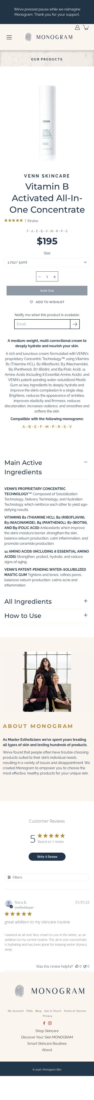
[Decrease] (39, 276)
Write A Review (47, 857)
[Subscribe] (75, 324)
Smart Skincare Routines (47, 1043)
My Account (16, 1011)
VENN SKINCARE (47, 176)
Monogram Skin (51, 1069)
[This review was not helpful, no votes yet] (84, 966)
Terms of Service (75, 1011)
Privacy (48, 1016)
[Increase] (54, 276)
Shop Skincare (47, 1031)
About (47, 1050)
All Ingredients (28, 601)
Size (47, 253)
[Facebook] (44, 1023)
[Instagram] (50, 1023)
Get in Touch (52, 1011)
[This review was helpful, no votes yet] (76, 966)
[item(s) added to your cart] (86, 27)
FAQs (29, 1011)
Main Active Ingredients (23, 467)
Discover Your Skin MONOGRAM (47, 1037)
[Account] (77, 27)
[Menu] (9, 37)
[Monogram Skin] (47, 37)
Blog (38, 1011)
